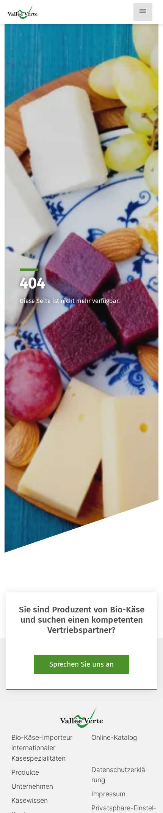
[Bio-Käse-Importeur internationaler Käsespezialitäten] (23, 11)
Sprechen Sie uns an (81, 664)
